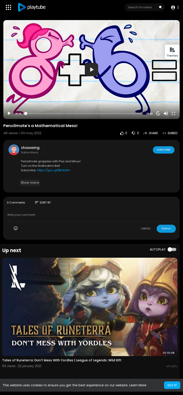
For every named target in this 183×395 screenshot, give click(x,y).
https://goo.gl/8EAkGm (53, 170)
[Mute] (166, 113)
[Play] (9, 113)
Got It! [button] (172, 385)
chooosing (30, 147)
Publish (166, 228)
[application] (91, 69)
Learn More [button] (137, 385)
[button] (174, 7)
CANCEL (146, 228)
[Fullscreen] (173, 113)
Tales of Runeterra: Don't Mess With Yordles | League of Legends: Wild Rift (61, 360)
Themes (172, 55)
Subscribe (164, 149)
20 (158, 114)
